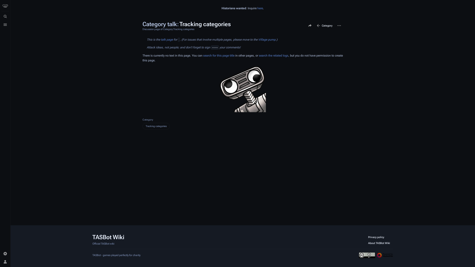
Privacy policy (376, 237)
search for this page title (219, 55)
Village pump (267, 39)
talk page (167, 39)
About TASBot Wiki (379, 243)
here (260, 8)
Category (147, 119)
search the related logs (273, 55)
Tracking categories (156, 126)
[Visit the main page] (5, 6)
